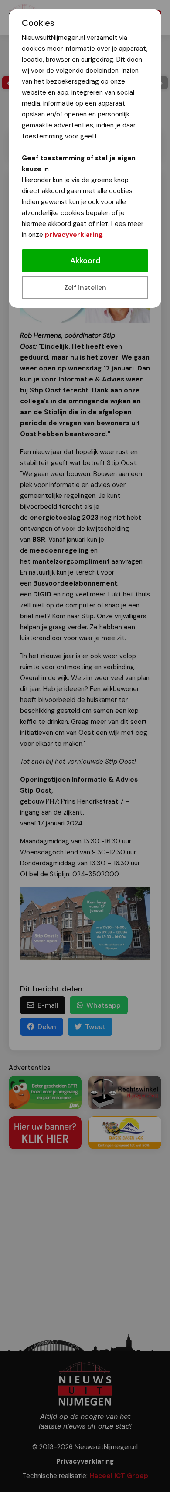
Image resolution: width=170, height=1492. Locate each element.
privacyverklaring (73, 234)
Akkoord (85, 260)
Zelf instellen (85, 287)
